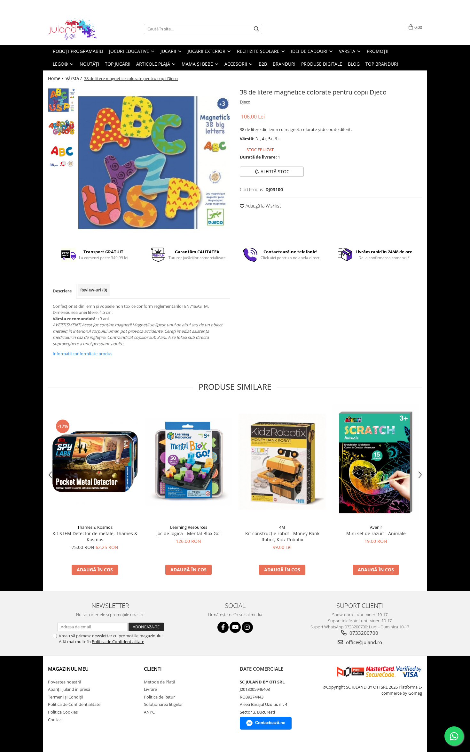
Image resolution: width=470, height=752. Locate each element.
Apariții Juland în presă (69, 689)
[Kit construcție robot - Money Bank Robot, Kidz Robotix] (282, 462)
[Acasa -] (80, 29)
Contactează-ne (270, 722)
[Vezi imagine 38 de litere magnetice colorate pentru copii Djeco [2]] (61, 154)
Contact (55, 720)
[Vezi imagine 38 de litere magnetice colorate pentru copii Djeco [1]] (61, 127)
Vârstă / (74, 78)
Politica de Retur (159, 697)
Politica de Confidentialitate (118, 641)
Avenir (376, 527)
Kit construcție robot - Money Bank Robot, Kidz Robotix (282, 536)
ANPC (149, 712)
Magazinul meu (68, 669)
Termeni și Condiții (65, 697)
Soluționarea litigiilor (163, 704)
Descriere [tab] (62, 291)
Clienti (153, 669)
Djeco (245, 102)
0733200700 (363, 633)
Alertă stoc (275, 171)
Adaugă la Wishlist (262, 206)
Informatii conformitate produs (82, 353)
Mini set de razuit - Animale (376, 533)
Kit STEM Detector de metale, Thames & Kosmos (94, 536)
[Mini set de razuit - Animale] (375, 461)
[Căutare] (256, 29)
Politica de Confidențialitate (74, 704)
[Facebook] (223, 627)
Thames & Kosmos (95, 527)
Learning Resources (188, 527)
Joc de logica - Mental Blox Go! (188, 533)
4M (282, 527)
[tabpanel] (154, 162)
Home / (56, 78)
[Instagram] (247, 627)
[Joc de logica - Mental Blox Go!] (188, 461)
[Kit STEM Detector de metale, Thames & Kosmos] (94, 461)
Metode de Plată (159, 682)
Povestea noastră (64, 682)
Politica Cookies (63, 712)
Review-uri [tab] (93, 290)
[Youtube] (235, 627)
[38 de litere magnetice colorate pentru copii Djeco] (154, 162)
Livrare (150, 689)
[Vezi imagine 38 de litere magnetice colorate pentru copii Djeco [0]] (61, 100)
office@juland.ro (363, 642)
